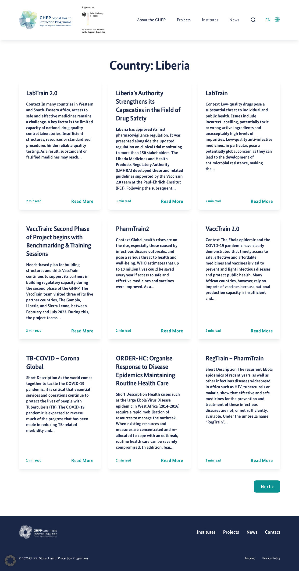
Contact (272, 532)
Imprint (250, 558)
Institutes (210, 19)
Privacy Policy (271, 558)
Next (266, 486)
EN (268, 19)
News (234, 19)
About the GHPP (151, 19)
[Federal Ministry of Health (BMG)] (93, 20)
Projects (184, 19)
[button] (10, 560)
